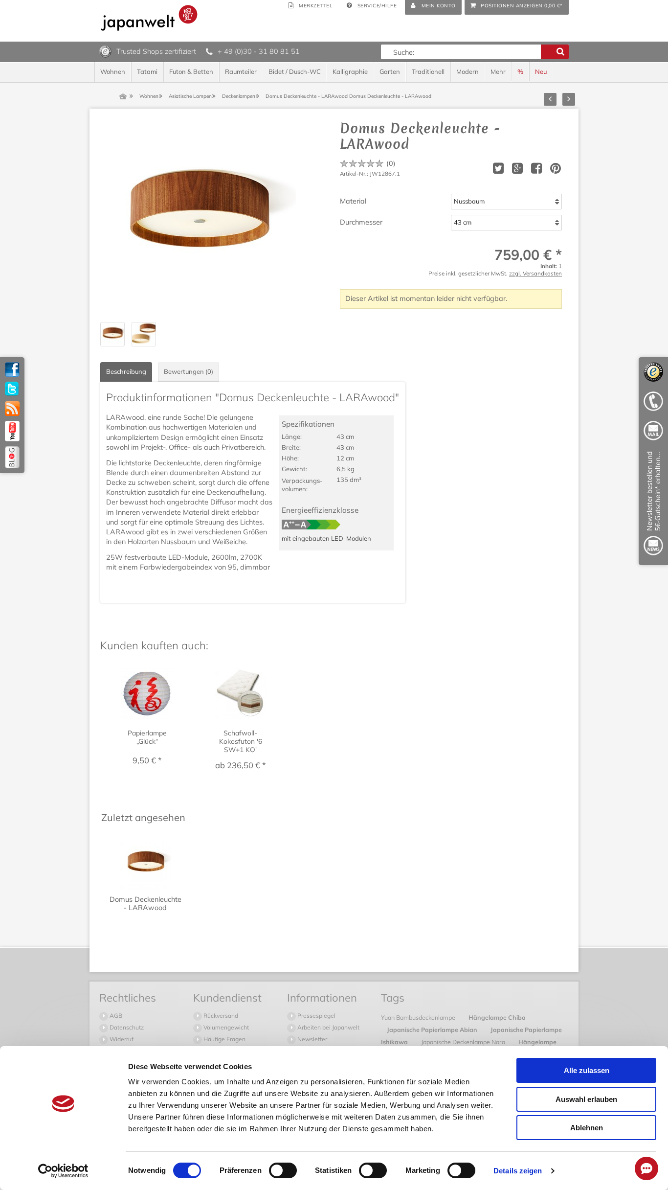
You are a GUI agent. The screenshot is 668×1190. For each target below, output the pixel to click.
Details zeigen (517, 1171)
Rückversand (220, 1015)
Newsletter (311, 1039)
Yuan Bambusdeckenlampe (419, 1017)
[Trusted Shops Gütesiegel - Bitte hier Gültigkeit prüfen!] (105, 51)
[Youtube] (12, 431)
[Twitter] (12, 389)
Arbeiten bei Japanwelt (327, 1027)
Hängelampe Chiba (497, 1017)
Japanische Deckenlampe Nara (464, 1042)
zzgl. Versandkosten (535, 273)
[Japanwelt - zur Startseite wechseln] (149, 18)
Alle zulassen (586, 1070)
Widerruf (121, 1039)
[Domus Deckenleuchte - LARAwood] (198, 218)
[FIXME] (653, 505)
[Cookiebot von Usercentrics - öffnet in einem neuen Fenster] (63, 1171)
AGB (115, 1015)
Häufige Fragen (223, 1039)
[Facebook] (12, 369)
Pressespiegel (315, 1015)
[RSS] (12, 408)
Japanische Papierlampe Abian (433, 1029)
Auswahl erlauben (586, 1099)
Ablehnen (586, 1127)
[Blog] (12, 457)
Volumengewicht (225, 1027)
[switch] (283, 1170)
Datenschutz (126, 1027)
